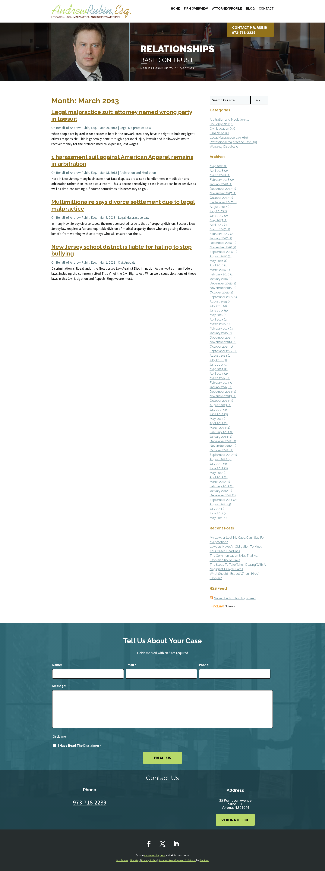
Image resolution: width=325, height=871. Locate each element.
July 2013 (216, 409)
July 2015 (216, 306)
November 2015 (221, 288)
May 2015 (216, 315)
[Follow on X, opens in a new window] (162, 844)
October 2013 (219, 400)
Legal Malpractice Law (135, 128)
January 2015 (219, 333)
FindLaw (204, 860)
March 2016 (218, 270)
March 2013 (218, 427)
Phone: (204, 665)
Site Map (135, 860)
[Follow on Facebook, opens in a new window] (149, 844)
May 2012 (216, 473)
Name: (57, 665)
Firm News (217, 133)
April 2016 (216, 265)
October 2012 (219, 450)
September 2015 (221, 297)
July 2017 (216, 211)
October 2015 (219, 292)
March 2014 (218, 378)
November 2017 (221, 193)
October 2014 (219, 346)
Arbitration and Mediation (138, 172)
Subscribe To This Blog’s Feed (235, 598)
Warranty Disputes (222, 146)
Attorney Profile (227, 8)
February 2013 (219, 432)
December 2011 (220, 495)
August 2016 (218, 256)
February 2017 (219, 234)
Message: (59, 686)
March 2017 (218, 229)
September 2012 (221, 455)
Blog (250, 8)
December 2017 (221, 189)
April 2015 (216, 319)
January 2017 (219, 238)
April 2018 (216, 170)
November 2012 (221, 446)
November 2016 (221, 247)
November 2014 (221, 342)
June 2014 (217, 364)
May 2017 (216, 220)
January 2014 (219, 387)
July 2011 (216, 509)
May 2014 (216, 369)
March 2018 (218, 175)
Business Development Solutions (177, 860)
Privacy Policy (149, 860)
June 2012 (216, 468)
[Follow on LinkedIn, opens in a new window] (176, 844)
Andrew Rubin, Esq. (83, 128)
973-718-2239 (243, 32)
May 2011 (216, 518)
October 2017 (219, 198)
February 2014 (219, 382)
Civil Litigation (219, 128)
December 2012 (221, 441)
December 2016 (221, 243)
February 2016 (219, 274)
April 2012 (216, 477)
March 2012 (218, 482)
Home (175, 8)
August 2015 (218, 301)
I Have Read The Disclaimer (80, 745)
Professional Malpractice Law (230, 142)
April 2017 (216, 225)
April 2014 (216, 373)
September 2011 (221, 500)
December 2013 (221, 391)
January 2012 (219, 491)
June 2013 (216, 414)
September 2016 (221, 252)
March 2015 (218, 324)
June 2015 (216, 310)
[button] (321, 844)
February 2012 (219, 486)
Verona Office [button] (235, 820)
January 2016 (219, 279)
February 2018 (219, 179)
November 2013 (221, 396)
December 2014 (221, 337)
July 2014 (216, 360)
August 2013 (218, 405)
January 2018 (219, 184)
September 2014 (221, 351)
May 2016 (216, 261)
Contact (266, 8)
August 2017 (218, 207)
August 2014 (218, 355)
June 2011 (216, 513)
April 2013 (216, 423)
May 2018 (216, 166)
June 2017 (216, 216)
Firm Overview (196, 8)
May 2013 (216, 418)
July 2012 (216, 464)
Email (131, 665)
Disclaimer (59, 736)
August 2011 (218, 504)
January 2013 (219, 437)
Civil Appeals (126, 262)
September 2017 (221, 202)
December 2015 (221, 283)
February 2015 (219, 328)
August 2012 (218, 459)
